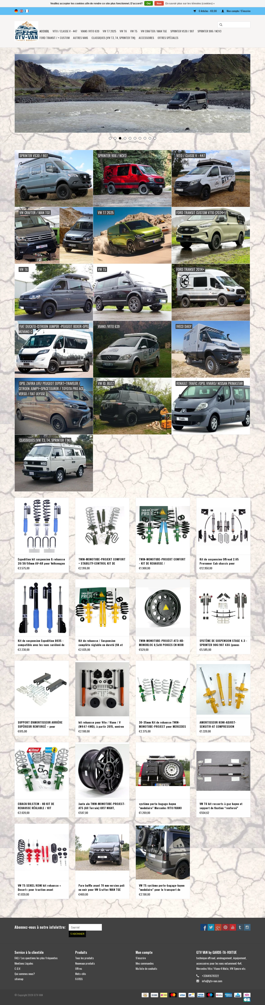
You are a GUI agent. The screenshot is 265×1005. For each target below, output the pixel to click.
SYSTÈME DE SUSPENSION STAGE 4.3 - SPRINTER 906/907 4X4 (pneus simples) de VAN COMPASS (223, 643)
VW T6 (123, 31)
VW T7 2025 (109, 31)
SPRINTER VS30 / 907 (182, 31)
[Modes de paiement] (144, 995)
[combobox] (234, 24)
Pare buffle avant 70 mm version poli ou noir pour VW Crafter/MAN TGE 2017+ (101, 887)
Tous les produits (84, 958)
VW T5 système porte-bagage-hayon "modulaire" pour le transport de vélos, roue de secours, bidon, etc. (161, 887)
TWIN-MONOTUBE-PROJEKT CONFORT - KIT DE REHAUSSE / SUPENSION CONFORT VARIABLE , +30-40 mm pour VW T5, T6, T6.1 (162, 561)
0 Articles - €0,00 (207, 11)
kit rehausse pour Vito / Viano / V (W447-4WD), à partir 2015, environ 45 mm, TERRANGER (101, 724)
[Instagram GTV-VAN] (247, 927)
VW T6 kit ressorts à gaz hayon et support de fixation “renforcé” (221, 806)
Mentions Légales (23, 963)
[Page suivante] (242, 93)
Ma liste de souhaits (146, 968)
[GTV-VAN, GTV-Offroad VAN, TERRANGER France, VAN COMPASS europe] (26, 31)
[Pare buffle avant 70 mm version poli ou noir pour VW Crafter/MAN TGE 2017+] (102, 852)
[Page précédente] (22, 93)
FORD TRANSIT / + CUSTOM (55, 37)
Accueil (44, 31)
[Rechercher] (219, 24)
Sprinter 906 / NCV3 (209, 31)
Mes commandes (145, 963)
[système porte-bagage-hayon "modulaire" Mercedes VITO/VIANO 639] (163, 770)
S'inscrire (141, 958)
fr (27, 11)
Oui (149, 3)
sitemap (18, 979)
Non (159, 3)
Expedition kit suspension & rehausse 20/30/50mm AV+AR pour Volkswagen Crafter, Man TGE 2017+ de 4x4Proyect (41, 561)
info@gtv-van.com (212, 981)
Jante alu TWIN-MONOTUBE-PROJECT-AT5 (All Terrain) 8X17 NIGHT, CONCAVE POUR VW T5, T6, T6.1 (101, 806)
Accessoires (146, 37)
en (21, 11)
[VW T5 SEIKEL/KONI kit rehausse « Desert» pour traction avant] (41, 852)
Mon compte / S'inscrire (238, 11)
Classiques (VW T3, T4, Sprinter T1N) (113, 37)
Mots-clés (80, 973)
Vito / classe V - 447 (65, 31)
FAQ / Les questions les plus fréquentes (36, 958)
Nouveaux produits (85, 963)
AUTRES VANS (80, 37)
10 (155, 138)
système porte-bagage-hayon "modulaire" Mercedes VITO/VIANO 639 (160, 806)
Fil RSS (79, 979)
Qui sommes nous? (24, 973)
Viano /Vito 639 (90, 31)
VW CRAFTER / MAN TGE (154, 31)
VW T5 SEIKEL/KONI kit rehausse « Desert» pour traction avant (39, 887)
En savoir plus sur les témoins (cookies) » (190, 3)
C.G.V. (17, 968)
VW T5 (133, 31)
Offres (78, 968)
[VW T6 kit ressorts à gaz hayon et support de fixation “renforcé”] (223, 770)
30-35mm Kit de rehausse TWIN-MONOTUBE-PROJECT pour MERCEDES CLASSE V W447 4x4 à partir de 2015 (162, 724)
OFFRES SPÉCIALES (168, 37)
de (16, 11)
